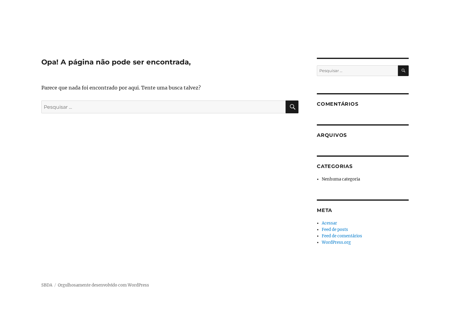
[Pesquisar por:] (163, 107)
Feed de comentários (342, 236)
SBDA (46, 285)
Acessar (329, 223)
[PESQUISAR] (292, 106)
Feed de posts (335, 229)
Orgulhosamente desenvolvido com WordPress (103, 285)
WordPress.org (336, 242)
